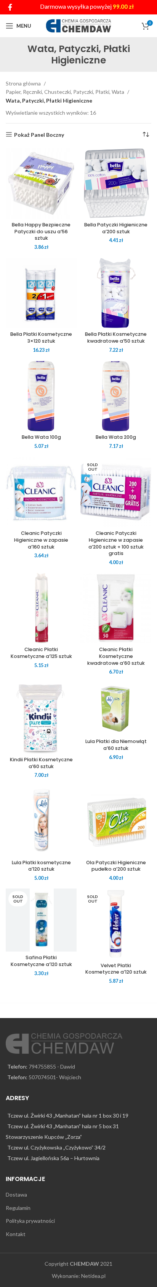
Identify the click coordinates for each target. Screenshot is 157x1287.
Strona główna (24, 83)
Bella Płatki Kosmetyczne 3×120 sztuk (41, 337)
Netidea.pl (93, 1276)
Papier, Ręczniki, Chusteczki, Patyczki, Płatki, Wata (65, 92)
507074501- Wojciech (55, 1077)
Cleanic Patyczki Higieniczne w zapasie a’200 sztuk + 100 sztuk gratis (116, 543)
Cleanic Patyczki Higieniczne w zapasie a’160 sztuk (41, 540)
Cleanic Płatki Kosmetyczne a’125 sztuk (41, 652)
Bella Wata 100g (41, 437)
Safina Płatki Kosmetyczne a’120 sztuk (41, 961)
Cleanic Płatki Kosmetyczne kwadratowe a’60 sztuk (116, 656)
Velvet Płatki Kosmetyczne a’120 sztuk (116, 969)
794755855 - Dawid (52, 1066)
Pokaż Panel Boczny (39, 134)
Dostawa (16, 1194)
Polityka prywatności (30, 1220)
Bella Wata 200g (116, 437)
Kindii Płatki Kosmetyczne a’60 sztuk (41, 763)
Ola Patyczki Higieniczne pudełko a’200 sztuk (116, 866)
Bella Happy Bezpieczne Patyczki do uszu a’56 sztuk (41, 231)
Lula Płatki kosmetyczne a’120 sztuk (41, 866)
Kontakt (16, 1234)
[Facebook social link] (10, 7)
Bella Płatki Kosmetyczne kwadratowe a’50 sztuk (116, 337)
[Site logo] (79, 25)
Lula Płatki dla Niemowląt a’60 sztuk (116, 744)
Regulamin (18, 1208)
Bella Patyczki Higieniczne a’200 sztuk (115, 228)
